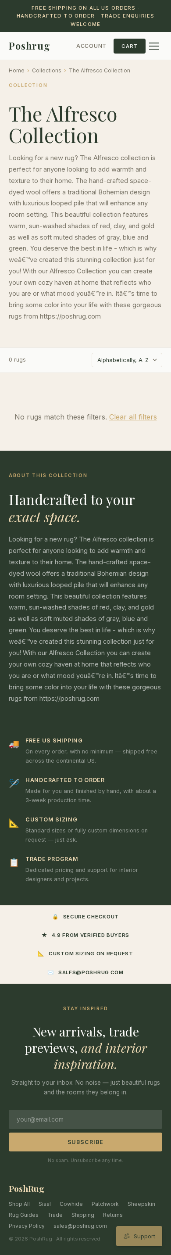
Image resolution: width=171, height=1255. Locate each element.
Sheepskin (141, 1204)
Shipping (82, 1215)
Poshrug (29, 45)
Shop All (19, 1204)
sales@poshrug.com (80, 1226)
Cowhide (71, 1204)
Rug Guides (24, 1215)
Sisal (45, 1204)
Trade (55, 1215)
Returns (113, 1215)
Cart (129, 46)
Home (17, 70)
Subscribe (86, 1142)
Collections (46, 70)
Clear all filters (133, 416)
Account (91, 46)
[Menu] (154, 46)
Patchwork (105, 1204)
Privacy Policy (27, 1226)
